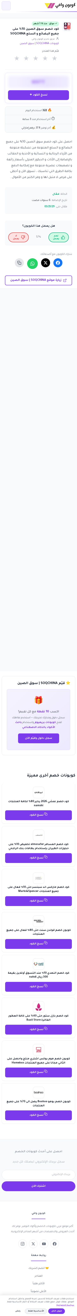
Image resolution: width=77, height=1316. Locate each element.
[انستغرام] (22, 1244)
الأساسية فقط (36, 1311)
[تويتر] (33, 1244)
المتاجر (39, 1276)
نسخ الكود (37, 815)
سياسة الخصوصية (65, 1305)
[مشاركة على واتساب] (32, 263)
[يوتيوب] (44, 1244)
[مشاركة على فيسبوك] (57, 262)
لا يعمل (16, 237)
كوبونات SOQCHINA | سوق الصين (39, 43)
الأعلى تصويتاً (38, 1291)
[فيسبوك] (54, 1244)
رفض (18, 1311)
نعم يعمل (56, 237)
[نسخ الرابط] (19, 262)
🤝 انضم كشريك (39, 1268)
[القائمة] (6, 5)
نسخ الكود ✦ (38, 95)
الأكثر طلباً (39, 1283)
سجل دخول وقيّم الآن (38, 738)
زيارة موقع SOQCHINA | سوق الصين (35, 280)
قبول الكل (56, 1311)
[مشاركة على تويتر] (45, 262)
